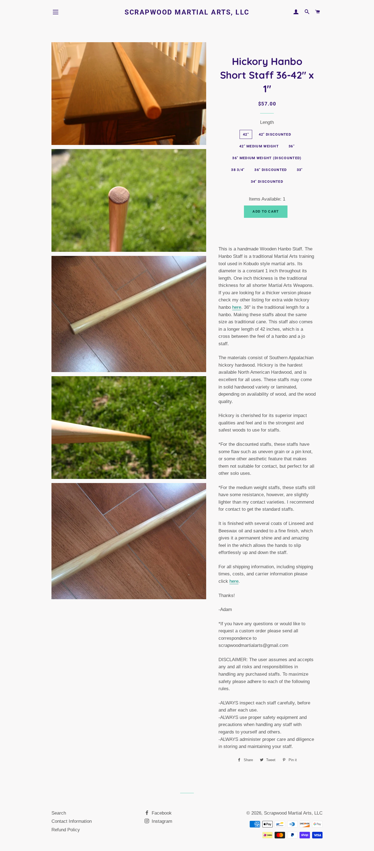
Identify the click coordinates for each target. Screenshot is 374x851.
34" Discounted (267, 181)
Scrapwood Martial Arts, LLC (187, 12)
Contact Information (71, 821)
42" (246, 134)
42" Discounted (275, 134)
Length (267, 122)
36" (292, 146)
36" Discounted (270, 170)
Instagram (161, 821)
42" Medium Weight (259, 146)
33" (300, 170)
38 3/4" (237, 170)
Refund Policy (65, 829)
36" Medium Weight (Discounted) (266, 158)
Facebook (161, 813)
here (236, 307)
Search (58, 813)
